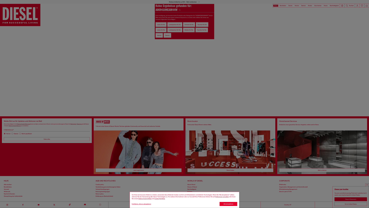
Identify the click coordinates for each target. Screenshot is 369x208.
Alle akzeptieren (228, 204)
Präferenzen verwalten (222, 197)
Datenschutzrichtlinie (144, 198)
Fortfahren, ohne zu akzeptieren (141, 204)
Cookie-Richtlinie (159, 198)
